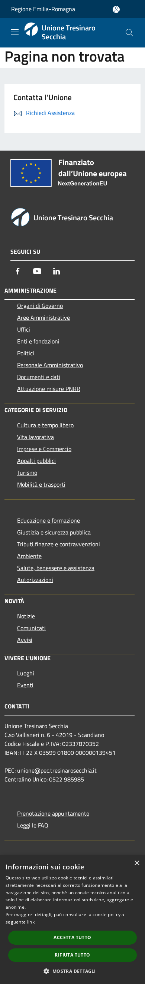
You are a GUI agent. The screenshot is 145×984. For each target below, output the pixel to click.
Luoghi (25, 673)
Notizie (26, 616)
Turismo (27, 472)
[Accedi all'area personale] (116, 9)
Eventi (25, 685)
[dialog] (72, 919)
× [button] (136, 863)
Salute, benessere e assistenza (55, 567)
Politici (25, 353)
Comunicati (31, 627)
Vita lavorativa (35, 436)
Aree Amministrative (43, 317)
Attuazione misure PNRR (48, 388)
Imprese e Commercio (44, 448)
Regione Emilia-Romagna (43, 8)
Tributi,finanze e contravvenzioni (58, 544)
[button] (72, 971)
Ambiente (29, 556)
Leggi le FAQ (32, 825)
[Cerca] (129, 32)
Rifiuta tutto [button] (72, 955)
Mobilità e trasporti (41, 484)
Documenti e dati (38, 376)
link (31, 922)
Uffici (23, 329)
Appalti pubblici (36, 460)
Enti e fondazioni (38, 341)
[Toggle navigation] (14, 31)
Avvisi (24, 639)
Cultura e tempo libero (45, 425)
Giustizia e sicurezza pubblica (54, 532)
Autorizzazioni (35, 579)
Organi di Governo (40, 305)
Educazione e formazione (48, 520)
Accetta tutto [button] (72, 937)
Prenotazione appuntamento (53, 813)
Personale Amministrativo (50, 365)
